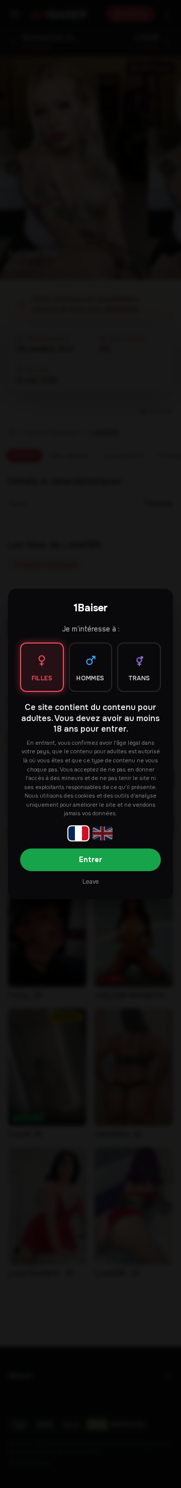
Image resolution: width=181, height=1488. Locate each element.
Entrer (90, 859)
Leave (90, 882)
